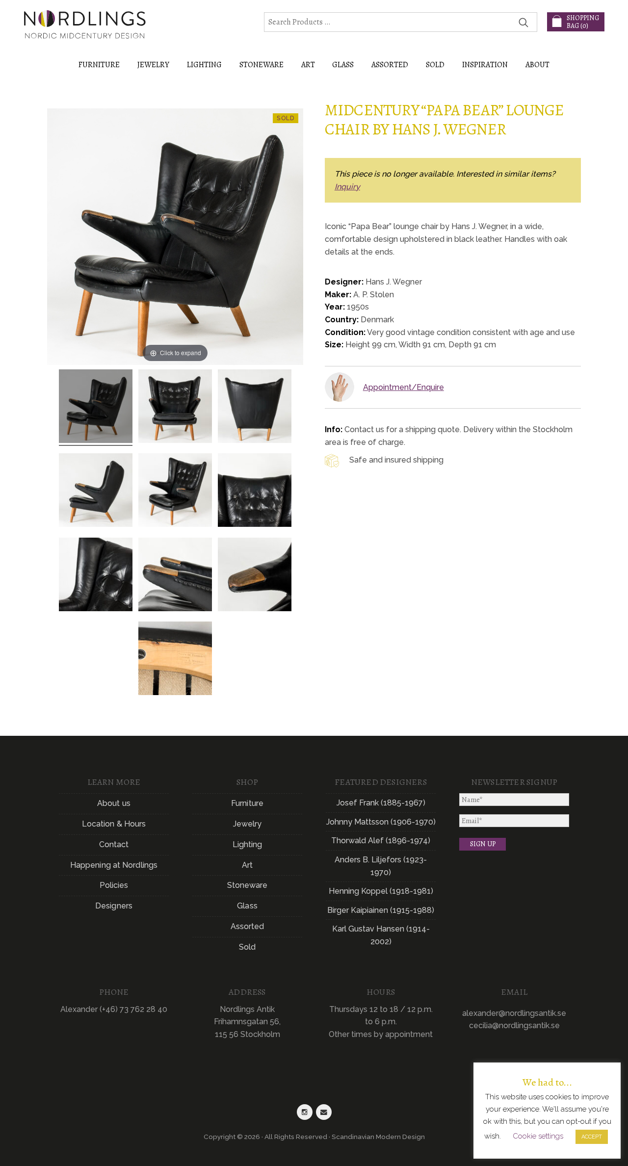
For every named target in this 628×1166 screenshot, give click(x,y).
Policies (114, 885)
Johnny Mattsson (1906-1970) (381, 822)
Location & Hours (114, 824)
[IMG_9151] (254, 576)
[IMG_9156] (175, 660)
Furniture (247, 803)
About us (114, 803)
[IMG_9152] (95, 576)
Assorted (247, 926)
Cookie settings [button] (538, 1136)
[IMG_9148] (95, 407)
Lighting (247, 844)
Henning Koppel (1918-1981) (381, 891)
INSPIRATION (485, 64)
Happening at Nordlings (113, 865)
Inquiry (347, 186)
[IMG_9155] (254, 407)
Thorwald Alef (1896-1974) (380, 840)
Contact (114, 844)
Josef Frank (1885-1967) (381, 802)
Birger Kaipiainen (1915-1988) (380, 910)
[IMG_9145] (175, 407)
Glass (247, 905)
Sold (435, 64)
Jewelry (247, 824)
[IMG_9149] (175, 491)
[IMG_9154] (175, 576)
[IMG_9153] (95, 491)
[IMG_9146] (254, 491)
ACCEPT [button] (591, 1137)
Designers (113, 905)
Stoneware (247, 885)
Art (247, 865)
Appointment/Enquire (403, 387)
